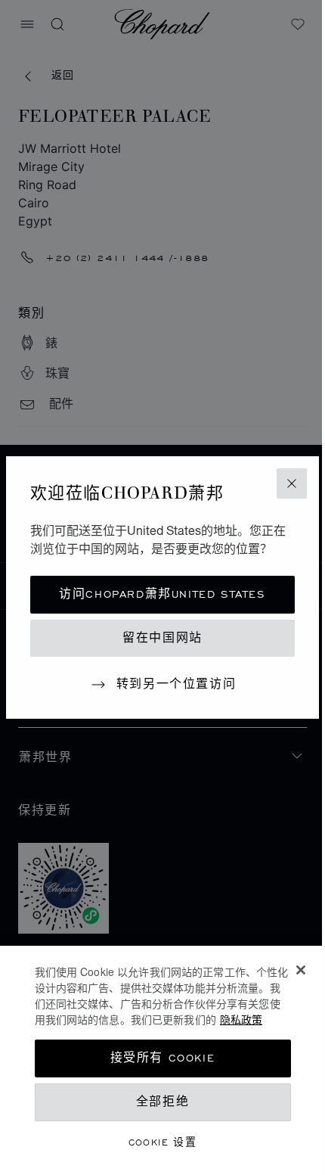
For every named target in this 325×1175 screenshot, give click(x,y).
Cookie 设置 (162, 1142)
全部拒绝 (162, 1102)
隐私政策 (241, 1019)
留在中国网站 (162, 638)
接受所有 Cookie (162, 1058)
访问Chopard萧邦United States (162, 594)
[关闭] (300, 970)
